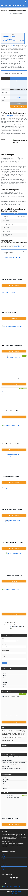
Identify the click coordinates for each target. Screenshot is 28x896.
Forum (12, 45)
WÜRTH (3, 867)
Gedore (4, 673)
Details (19, 103)
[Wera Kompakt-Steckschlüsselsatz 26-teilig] (14, 332)
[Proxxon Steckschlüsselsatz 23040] (14, 595)
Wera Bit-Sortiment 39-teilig (9, 312)
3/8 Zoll (19, 97)
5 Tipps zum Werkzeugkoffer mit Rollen (11, 756)
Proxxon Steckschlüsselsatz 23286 (10, 410)
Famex (4, 671)
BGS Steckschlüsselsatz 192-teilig (10, 378)
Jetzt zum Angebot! (19, 106)
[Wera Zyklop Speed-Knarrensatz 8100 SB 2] (14, 266)
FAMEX (3, 854)
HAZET (3, 858)
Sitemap (19, 893)
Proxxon (15, 246)
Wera (21, 246)
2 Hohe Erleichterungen (7, 37)
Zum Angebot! (14, 318)
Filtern (4, 663)
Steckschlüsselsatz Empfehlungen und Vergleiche (13, 6)
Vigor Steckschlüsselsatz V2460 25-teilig (12, 575)
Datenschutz (14, 893)
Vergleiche (5, 783)
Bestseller (5, 788)
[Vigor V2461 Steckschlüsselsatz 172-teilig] (14, 529)
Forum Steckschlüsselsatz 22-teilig (19, 89)
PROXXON (4, 863)
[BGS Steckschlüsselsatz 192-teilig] (14, 364)
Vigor (18, 246)
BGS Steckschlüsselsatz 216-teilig (10, 476)
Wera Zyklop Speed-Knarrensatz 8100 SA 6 (12, 509)
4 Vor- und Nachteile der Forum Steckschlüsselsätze (13, 40)
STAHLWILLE (4, 865)
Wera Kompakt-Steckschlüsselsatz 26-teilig (12, 345)
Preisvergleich (6, 786)
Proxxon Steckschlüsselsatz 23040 (10, 608)
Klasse (3, 656)
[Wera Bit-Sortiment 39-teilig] (14, 299)
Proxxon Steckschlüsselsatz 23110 (10, 443)
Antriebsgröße (5, 650)
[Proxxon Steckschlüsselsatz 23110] (14, 430)
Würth (4, 684)
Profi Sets (5, 781)
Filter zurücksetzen (22, 662)
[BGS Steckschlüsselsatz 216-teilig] (14, 463)
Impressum (9, 893)
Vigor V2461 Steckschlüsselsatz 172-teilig (12, 542)
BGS (2, 248)
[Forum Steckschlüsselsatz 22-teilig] (19, 83)
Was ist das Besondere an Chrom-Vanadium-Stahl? (13, 762)
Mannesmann (6, 677)
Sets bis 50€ (6, 777)
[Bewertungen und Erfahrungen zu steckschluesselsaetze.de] (11, 886)
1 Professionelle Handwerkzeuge (8, 36)
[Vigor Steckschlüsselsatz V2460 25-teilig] (14, 561)
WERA (3, 869)
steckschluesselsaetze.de (17, 891)
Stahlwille (5, 682)
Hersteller (4, 644)
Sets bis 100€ (6, 779)
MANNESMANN (5, 860)
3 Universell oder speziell (7, 39)
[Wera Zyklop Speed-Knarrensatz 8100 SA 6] (14, 496)
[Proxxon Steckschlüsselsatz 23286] (14, 397)
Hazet (4, 675)
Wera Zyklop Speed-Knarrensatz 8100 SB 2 (12, 279)
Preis (3, 638)
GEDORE (4, 856)
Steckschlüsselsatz (10, 115)
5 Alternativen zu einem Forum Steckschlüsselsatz (12, 42)
